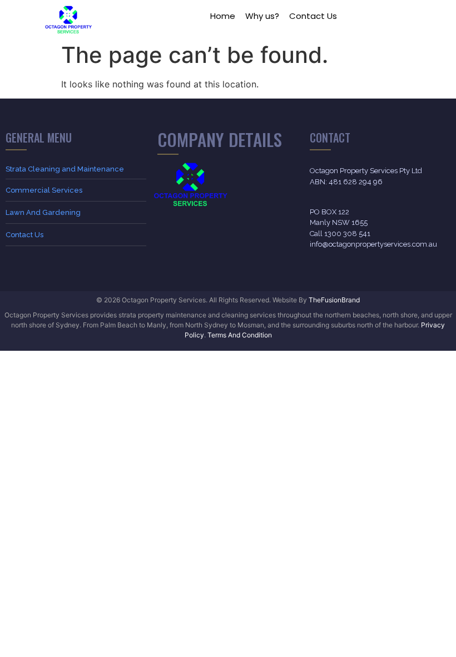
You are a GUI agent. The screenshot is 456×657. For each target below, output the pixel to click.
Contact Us (313, 16)
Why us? (262, 16)
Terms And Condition (239, 335)
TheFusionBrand (334, 300)
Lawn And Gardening (43, 212)
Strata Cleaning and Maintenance (65, 169)
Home (222, 16)
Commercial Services (44, 190)
